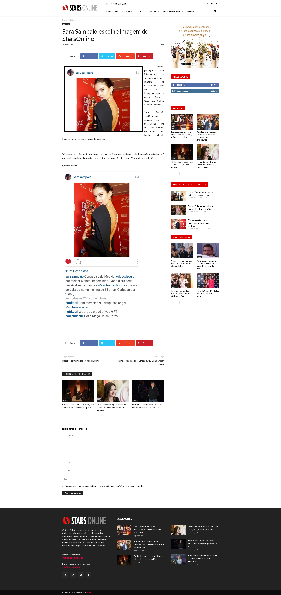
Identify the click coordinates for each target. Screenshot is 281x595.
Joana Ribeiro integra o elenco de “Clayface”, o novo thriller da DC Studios (111, 407)
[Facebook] (202, 4)
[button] (215, 11)
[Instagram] (207, 4)
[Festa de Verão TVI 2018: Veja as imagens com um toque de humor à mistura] (208, 280)
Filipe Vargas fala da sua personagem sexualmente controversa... (199, 223)
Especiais (153, 12)
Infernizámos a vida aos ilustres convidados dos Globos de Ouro (181, 293)
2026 (65, 401)
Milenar (90, 592)
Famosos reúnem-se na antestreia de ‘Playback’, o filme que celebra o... (181, 134)
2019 (174, 287)
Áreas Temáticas (122, 12)
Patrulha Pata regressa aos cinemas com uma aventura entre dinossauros (149, 544)
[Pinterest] (211, 4)
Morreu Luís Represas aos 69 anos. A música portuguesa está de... (202, 543)
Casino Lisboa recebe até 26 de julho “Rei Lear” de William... (182, 164)
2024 (174, 257)
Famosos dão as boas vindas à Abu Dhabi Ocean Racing (141, 362)
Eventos (191, 12)
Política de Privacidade (72, 557)
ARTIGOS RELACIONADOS (77, 374)
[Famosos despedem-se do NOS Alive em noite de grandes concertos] (178, 559)
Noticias (140, 12)
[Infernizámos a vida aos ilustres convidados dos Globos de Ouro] (182, 280)
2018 (199, 287)
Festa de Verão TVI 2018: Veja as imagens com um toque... (208, 293)
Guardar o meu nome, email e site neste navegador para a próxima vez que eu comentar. (104, 486)
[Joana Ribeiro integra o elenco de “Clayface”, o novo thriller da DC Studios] (113, 391)
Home (108, 12)
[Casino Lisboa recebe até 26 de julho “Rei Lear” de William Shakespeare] (78, 391)
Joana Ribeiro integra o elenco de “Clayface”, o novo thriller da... (206, 164)
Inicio (64, 20)
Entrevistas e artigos (173, 12)
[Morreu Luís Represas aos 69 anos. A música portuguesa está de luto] (148, 391)
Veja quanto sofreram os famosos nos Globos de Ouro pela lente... (181, 263)
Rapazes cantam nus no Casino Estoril (80, 360)
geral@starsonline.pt (71, 567)
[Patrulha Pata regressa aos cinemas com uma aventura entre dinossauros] (208, 122)
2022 (199, 257)
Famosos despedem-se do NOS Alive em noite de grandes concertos (202, 558)
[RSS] (216, 4)
